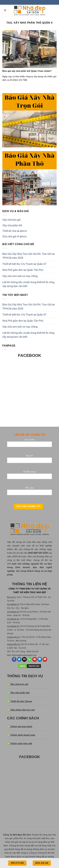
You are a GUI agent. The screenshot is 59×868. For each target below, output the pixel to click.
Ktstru (14, 655)
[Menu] (5, 10)
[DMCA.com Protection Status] (29, 665)
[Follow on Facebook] (14, 659)
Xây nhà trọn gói (11, 219)
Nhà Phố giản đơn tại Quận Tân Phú (22, 270)
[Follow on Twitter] (19, 659)
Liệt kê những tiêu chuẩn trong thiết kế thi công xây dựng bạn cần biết (28, 284)
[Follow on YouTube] (44, 659)
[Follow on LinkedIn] (39, 659)
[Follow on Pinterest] (34, 659)
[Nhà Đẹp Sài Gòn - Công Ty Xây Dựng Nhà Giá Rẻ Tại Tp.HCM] (29, 11)
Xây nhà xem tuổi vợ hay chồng (20, 276)
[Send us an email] (24, 659)
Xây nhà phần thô (12, 225)
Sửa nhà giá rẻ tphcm (14, 236)
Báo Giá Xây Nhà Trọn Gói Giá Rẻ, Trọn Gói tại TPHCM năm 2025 (28, 256)
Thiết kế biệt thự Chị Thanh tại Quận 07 (24, 264)
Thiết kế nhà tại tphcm (14, 231)
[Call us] (29, 659)
